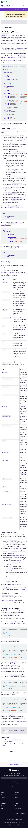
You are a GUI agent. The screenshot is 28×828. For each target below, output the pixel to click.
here (21, 16)
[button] (26, 2)
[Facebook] (17, 825)
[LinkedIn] (14, 825)
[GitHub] (9, 825)
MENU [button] (24, 5)
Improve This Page (14, 764)
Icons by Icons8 (21, 822)
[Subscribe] (26, 778)
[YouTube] (19, 825)
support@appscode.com (14, 786)
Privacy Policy (6, 822)
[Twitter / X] (11, 825)
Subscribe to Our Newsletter (14, 773)
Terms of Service (13, 822)
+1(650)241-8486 (14, 783)
